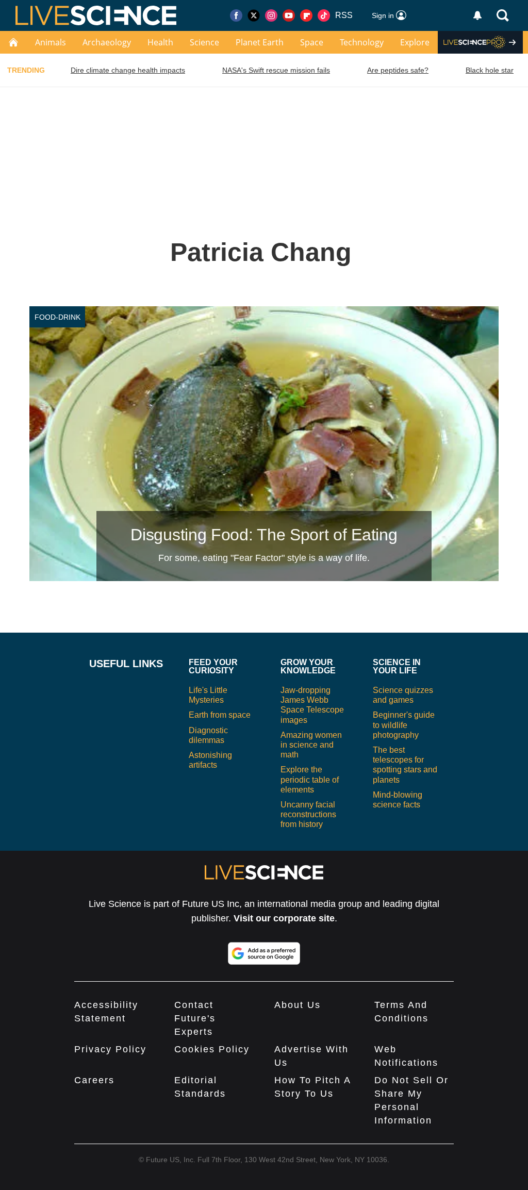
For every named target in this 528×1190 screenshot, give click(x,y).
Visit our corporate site (284, 918)
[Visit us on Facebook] (236, 15)
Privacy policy (110, 1049)
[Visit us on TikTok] (324, 15)
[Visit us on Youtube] (289, 15)
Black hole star (490, 70)
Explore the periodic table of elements (309, 779)
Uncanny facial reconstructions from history (308, 814)
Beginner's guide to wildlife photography (404, 724)
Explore (415, 42)
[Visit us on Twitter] (254, 15)
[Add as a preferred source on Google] (264, 953)
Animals (50, 42)
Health (160, 42)
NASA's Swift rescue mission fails (276, 70)
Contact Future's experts (195, 1018)
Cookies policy (212, 1049)
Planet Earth (260, 42)
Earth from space (220, 714)
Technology (362, 42)
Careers (94, 1080)
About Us (297, 1005)
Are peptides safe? (397, 70)
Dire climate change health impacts (128, 70)
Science (204, 42)
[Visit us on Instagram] (271, 15)
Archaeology (106, 42)
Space (311, 42)
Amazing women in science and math (311, 745)
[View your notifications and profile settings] (477, 15)
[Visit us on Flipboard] (306, 15)
